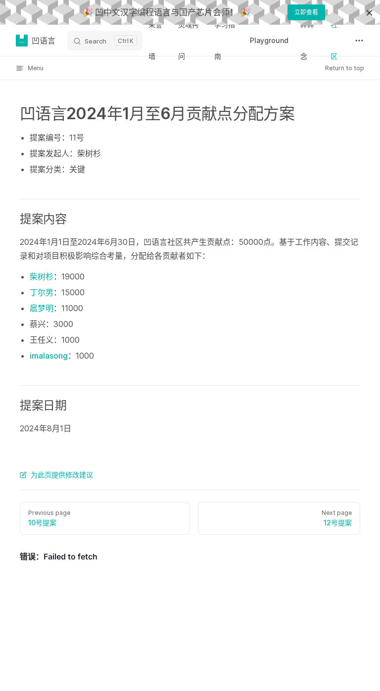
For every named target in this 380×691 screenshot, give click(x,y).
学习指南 (224, 40)
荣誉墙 (155, 40)
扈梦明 (41, 308)
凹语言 (43, 41)
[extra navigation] (359, 40)
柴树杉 (41, 276)
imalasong (49, 356)
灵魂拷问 (188, 40)
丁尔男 (41, 292)
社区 (334, 40)
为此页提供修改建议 (62, 474)
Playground (269, 40)
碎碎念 (307, 40)
